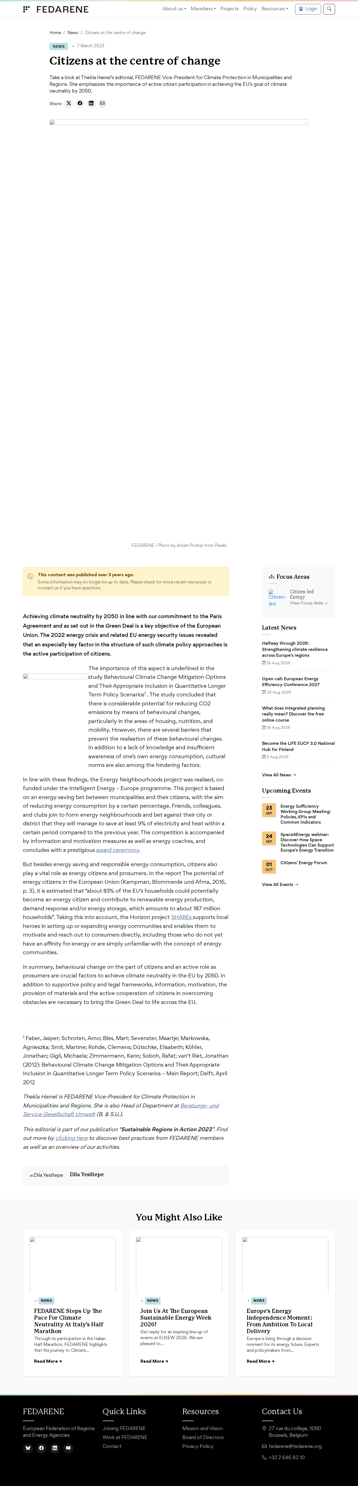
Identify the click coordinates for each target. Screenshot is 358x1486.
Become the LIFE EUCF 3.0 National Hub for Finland (298, 746)
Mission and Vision (202, 1429)
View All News (276, 775)
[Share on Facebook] (80, 103)
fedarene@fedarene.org (295, 1447)
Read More (48, 1361)
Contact (112, 1447)
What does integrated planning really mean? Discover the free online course (293, 714)
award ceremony (117, 850)
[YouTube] (68, 1449)
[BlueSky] (28, 1449)
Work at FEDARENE (125, 1438)
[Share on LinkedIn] (91, 103)
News (72, 33)
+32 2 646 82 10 (287, 1458)
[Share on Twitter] (68, 103)
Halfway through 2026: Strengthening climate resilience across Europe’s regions (295, 649)
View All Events (277, 884)
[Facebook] (41, 1449)
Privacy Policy (197, 1447)
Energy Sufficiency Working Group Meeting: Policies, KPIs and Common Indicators (306, 814)
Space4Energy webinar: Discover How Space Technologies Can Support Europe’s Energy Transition (307, 842)
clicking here (71, 1138)
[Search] (329, 9)
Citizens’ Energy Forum (304, 862)
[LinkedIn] (55, 1449)
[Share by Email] (102, 103)
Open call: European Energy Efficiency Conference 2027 (291, 682)
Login (311, 9)
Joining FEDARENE (124, 1429)
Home (55, 33)
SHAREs (182, 917)
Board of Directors (203, 1438)
